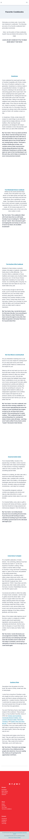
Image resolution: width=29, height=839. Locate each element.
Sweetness (14, 76)
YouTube (4, 823)
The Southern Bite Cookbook (14, 264)
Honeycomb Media (18, 832)
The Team (4, 807)
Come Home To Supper (14, 555)
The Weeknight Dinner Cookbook (14, 189)
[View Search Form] (26, 2)
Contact (4, 805)
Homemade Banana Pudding (10, 717)
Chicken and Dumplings (14, 716)
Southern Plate (14, 682)
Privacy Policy (11, 837)
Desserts (4, 794)
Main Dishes (5, 791)
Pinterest (4, 821)
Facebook (4, 818)
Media (3, 804)
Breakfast (4, 789)
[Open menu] (1, 2)
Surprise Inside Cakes (14, 456)
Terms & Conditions (7, 809)
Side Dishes (4, 793)
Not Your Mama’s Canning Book (14, 354)
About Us (16, 837)
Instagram (4, 820)
